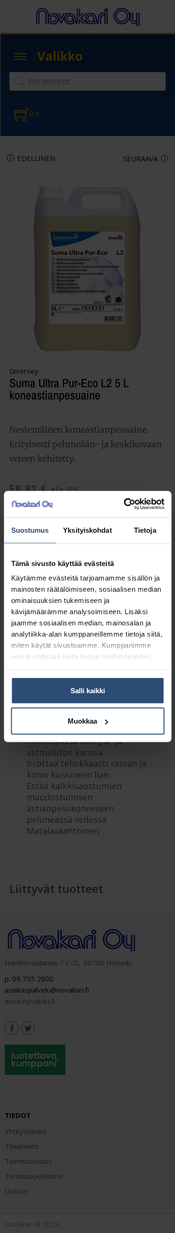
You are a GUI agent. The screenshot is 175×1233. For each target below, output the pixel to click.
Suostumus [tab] (30, 530)
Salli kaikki (87, 690)
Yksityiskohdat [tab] (87, 530)
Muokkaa (82, 721)
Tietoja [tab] (145, 530)
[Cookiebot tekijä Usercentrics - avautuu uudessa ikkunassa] (124, 504)
